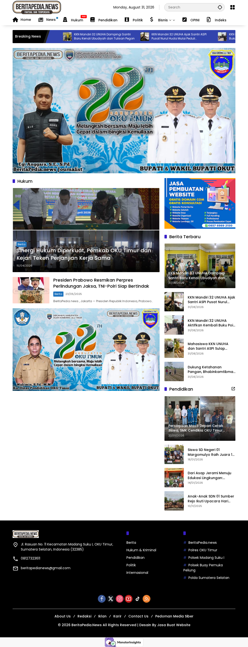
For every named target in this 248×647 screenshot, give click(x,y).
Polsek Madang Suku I (206, 557)
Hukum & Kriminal (141, 550)
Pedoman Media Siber (174, 616)
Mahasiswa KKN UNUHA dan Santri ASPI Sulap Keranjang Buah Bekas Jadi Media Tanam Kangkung (208, 346)
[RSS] (146, 599)
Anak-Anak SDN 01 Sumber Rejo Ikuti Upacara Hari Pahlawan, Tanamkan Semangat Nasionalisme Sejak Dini (211, 499)
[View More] (233, 389)
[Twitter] (111, 599)
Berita (21, 244)
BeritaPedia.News (86, 625)
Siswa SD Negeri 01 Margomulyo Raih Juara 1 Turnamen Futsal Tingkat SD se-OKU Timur (210, 452)
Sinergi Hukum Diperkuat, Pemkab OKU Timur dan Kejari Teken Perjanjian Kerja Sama (83, 254)
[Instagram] (120, 599)
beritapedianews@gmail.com (45, 568)
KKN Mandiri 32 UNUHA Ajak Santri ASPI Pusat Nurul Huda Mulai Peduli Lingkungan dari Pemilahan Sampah (154, 36)
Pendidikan (135, 557)
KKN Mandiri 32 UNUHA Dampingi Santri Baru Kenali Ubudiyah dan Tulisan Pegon (80, 36)
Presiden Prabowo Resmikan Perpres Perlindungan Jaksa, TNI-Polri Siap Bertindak (101, 283)
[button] (220, 7)
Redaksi (84, 616)
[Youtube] (128, 599)
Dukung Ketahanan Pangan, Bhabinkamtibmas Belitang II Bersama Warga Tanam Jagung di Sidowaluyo (211, 369)
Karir (117, 616)
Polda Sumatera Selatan (208, 577)
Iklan (102, 616)
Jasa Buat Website (173, 625)
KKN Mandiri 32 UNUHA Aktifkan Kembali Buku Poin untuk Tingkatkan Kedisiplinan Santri (211, 323)
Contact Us (138, 616)
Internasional (137, 572)
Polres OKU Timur (202, 550)
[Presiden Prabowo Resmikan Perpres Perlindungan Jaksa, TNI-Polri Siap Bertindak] (31, 290)
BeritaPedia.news (202, 542)
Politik (131, 565)
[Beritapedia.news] (37, 7)
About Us (62, 616)
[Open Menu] (232, 7)
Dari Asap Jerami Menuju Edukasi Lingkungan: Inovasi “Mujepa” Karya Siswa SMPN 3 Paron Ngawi (211, 475)
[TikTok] (137, 599)
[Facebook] (102, 599)
